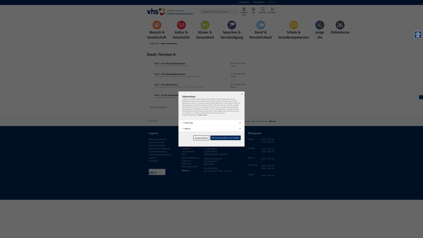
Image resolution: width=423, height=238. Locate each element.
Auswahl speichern (201, 138)
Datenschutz (202, 115)
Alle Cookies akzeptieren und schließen (225, 138)
